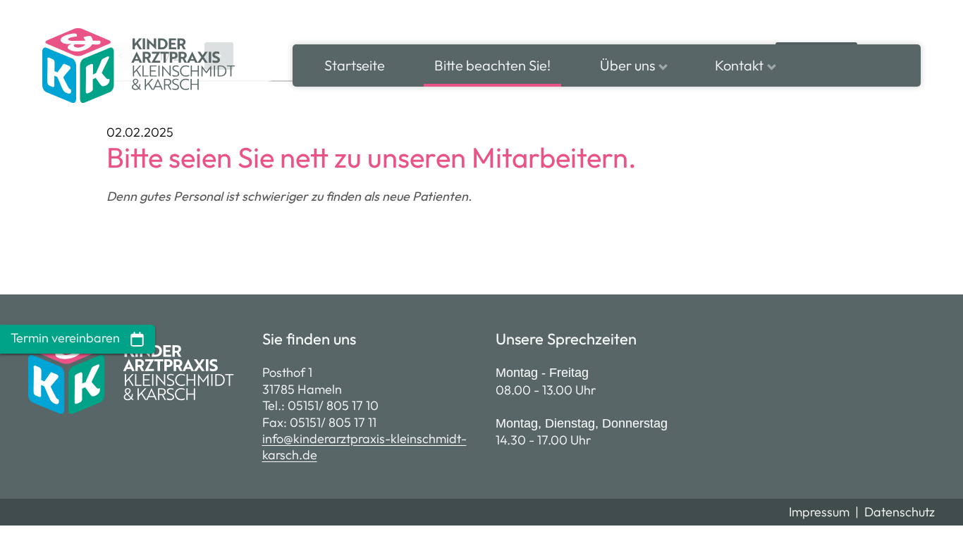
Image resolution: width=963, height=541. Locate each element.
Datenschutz (899, 512)
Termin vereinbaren (67, 338)
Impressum (819, 512)
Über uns (627, 65)
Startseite (354, 65)
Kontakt (739, 65)
